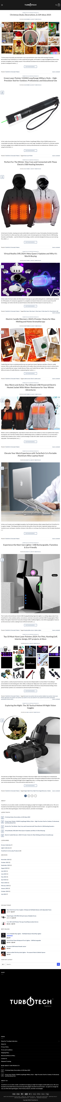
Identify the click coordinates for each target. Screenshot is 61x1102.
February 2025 (5, 885)
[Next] (35, 796)
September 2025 (5, 865)
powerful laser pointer (44, 697)
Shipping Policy (5, 1052)
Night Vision (30, 790)
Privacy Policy (5, 1047)
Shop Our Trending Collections (9, 1041)
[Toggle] (59, 1041)
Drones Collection (6, 845)
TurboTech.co (38, 19)
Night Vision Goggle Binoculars (40, 790)
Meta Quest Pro (45, 311)
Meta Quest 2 (32, 311)
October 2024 (5, 891)
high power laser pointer (10, 697)
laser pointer (18, 697)
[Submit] (58, 964)
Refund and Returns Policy (8, 1055)
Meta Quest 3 (39, 311)
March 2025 (4, 882)
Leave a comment (56, 71)
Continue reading (30, 66)
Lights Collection (5, 848)
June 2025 (4, 874)
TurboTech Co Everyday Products (30, 12)
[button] (2, 5)
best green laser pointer (29, 696)
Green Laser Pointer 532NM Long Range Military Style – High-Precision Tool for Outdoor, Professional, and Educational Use (32, 822)
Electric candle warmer (36, 378)
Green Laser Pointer (28, 155)
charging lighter (27, 630)
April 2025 (4, 879)
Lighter (39, 630)
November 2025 (5, 859)
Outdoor (49, 790)
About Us (3, 1044)
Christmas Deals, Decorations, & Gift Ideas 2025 (30, 15)
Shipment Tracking (6, 1061)
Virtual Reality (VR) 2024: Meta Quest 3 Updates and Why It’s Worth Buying (25, 830)
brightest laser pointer (47, 696)
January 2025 (4, 888)
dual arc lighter (34, 630)
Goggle (25, 790)
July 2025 (3, 871)
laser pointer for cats (35, 697)
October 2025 (5, 862)
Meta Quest (26, 311)
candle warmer (27, 378)
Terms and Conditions (6, 1049)
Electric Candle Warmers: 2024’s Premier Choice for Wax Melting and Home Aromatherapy (29, 835)
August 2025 (4, 868)
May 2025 (3, 877)
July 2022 (3, 894)
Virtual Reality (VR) (54, 311)
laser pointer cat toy (25, 697)
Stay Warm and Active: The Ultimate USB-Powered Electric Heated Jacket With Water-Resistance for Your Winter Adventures (30, 387)
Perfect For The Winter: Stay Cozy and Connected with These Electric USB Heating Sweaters (29, 826)
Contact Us (4, 1058)
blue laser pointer (38, 696)
